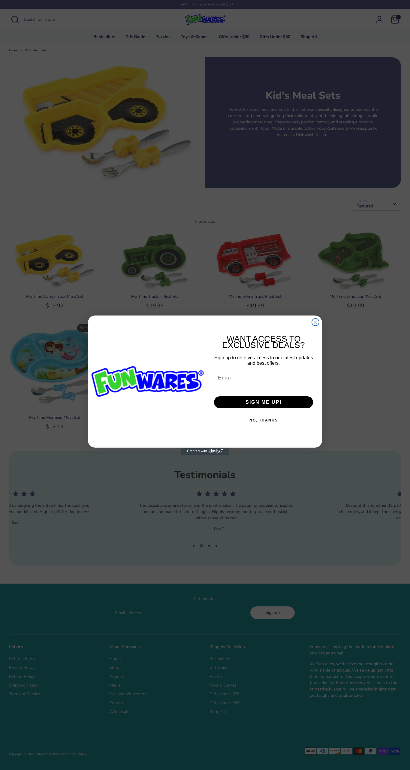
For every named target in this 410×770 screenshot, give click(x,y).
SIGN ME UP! (264, 402)
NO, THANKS (263, 420)
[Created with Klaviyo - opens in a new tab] (205, 451)
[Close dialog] (315, 322)
